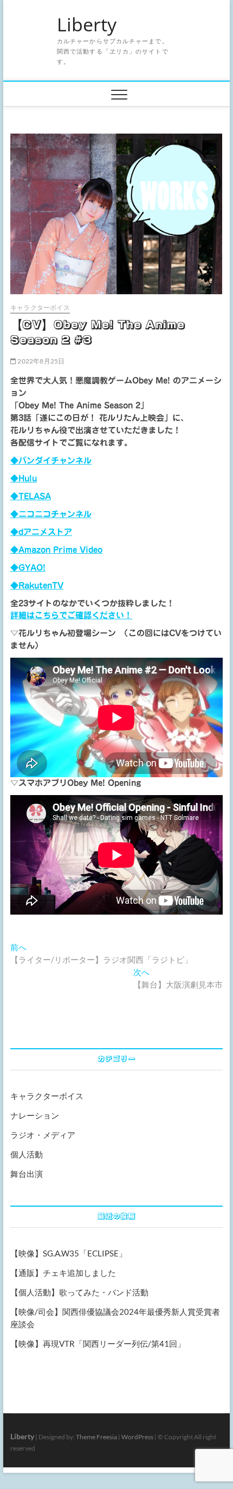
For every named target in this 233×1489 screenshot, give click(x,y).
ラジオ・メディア (42, 1135)
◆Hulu (23, 478)
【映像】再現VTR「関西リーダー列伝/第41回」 (97, 1343)
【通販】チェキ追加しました (63, 1273)
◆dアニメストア (41, 532)
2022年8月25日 (40, 361)
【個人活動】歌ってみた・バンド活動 (79, 1292)
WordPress (137, 1437)
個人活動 (26, 1154)
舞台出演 (26, 1174)
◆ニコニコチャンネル (51, 514)
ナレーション (34, 1115)
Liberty (86, 25)
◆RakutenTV (36, 585)
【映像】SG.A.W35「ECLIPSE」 (68, 1253)
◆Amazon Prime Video (56, 550)
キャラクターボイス (40, 307)
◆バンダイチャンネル (51, 460)
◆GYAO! (28, 568)
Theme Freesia (96, 1437)
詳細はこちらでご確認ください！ (71, 615)
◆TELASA (30, 496)
